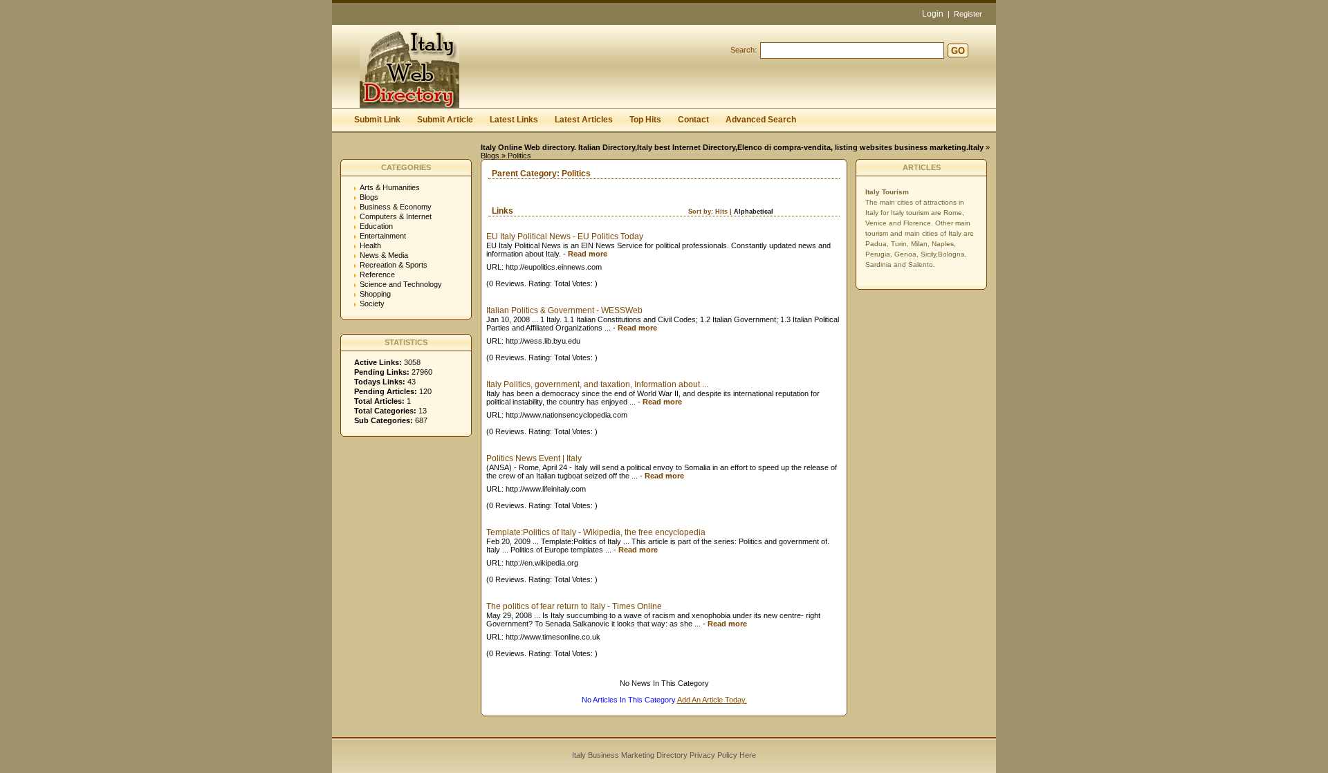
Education (376, 226)
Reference (377, 274)
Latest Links (514, 119)
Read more (587, 254)
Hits (721, 211)
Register (968, 14)
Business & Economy (396, 207)
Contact (693, 119)
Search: (743, 50)
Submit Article (445, 119)
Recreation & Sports (393, 265)
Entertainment (383, 236)
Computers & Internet (396, 216)
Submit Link (377, 119)
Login (932, 14)
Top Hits (645, 119)
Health (370, 245)
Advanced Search (761, 119)
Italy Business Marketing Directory (630, 755)
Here (747, 755)
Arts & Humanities (390, 187)
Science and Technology (401, 284)
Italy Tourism (887, 192)
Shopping (375, 294)
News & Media (384, 255)
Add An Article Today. (712, 700)
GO (958, 51)
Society (372, 303)
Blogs (490, 155)
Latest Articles (584, 119)
